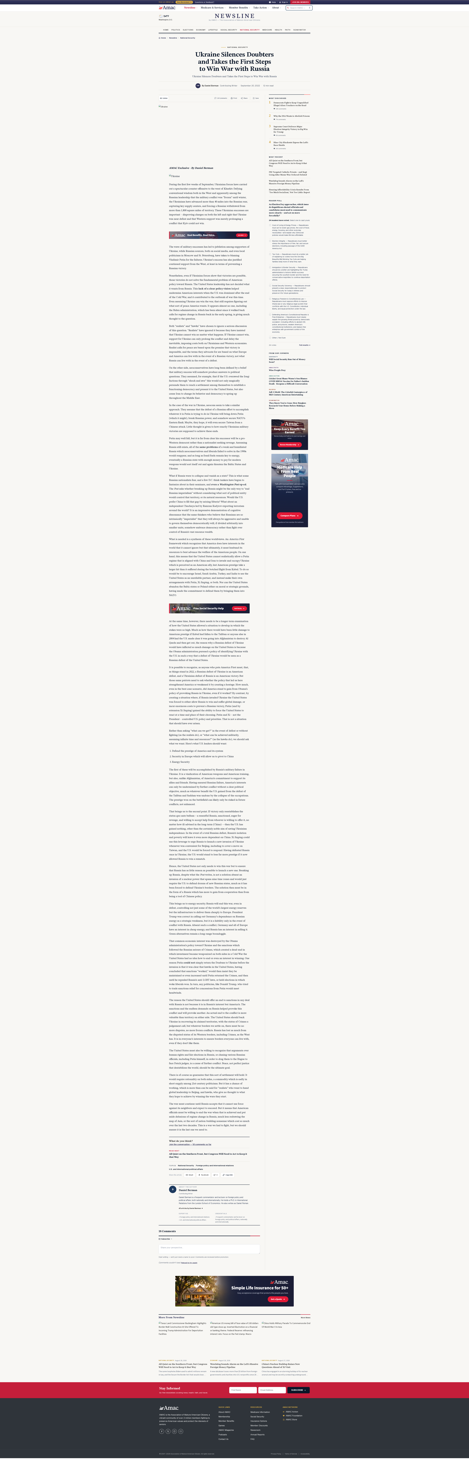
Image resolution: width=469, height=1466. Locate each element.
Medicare (267, 30)
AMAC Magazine (226, 1430)
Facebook (204, 1175)
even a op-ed (228, 484)
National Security (250, 30)
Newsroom (255, 1430)
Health (278, 30)
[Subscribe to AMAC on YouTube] (180, 1431)
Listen (165, 98)
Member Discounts (259, 1425)
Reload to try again (189, 1263)
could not (189, 963)
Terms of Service (291, 1454)
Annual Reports (257, 1434)
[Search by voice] (310, 8)
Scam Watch (299, 30)
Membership (224, 1416)
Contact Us (223, 1439)
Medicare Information (260, 1412)
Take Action (260, 8)
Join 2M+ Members (300, 2)
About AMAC (224, 1412)
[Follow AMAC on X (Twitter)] (168, 1431)
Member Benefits (238, 8)
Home (166, 30)
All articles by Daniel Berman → (191, 1208)
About (275, 8)
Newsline (189, 8)
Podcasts (223, 1434)
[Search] (288, 8)
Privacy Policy (276, 1454)
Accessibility (305, 1454)
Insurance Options (258, 1421)
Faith (287, 30)
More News (305, 1317)
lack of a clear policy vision (214, 288)
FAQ (252, 1439)
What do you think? (190, 1143)
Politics (175, 30)
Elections (188, 30)
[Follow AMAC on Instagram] (174, 1431)
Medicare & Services (212, 8)
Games (222, 1425)
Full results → (304, 345)
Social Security (229, 30)
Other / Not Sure (279, 338)
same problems (209, 447)
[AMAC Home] (169, 1408)
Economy (200, 30)
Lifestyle (213, 30)
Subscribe (165, 1239)
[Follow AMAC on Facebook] (161, 1431)
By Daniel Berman (210, 85)
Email (191, 1175)
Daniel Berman (188, 1190)
